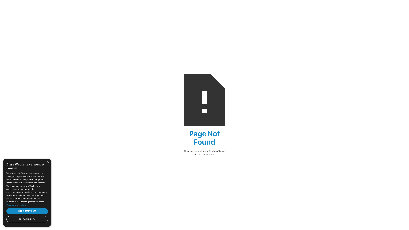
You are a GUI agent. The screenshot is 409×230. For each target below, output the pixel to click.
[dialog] (27, 193)
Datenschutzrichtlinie (16, 204)
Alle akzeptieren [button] (27, 211)
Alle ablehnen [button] (27, 219)
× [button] (47, 162)
